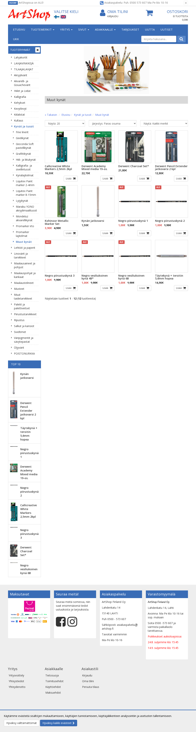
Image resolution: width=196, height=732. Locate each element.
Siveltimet (20, 332)
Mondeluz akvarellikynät (24, 218)
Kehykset (19, 102)
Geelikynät (22, 138)
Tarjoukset (130, 29)
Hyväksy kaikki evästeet (57, 723)
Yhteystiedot (16, 681)
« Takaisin (51, 115)
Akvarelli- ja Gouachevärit (22, 83)
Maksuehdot (53, 692)
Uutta (150, 29)
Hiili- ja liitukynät (26, 159)
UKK (16, 39)
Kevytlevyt (20, 108)
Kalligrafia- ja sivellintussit (24, 167)
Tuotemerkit (41, 29)
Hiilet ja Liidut (22, 91)
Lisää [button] (69, 178)
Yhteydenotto (17, 687)
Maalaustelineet (24, 283)
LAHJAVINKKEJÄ (24, 63)
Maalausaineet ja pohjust (24, 265)
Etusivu (19, 29)
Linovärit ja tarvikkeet (21, 255)
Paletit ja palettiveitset (22, 306)
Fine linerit (22, 132)
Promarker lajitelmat (22, 234)
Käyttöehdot (53, 687)
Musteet (19, 289)
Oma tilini (117, 11)
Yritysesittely (16, 675)
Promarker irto (25, 226)
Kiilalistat (19, 114)
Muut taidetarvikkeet (23, 296)
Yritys (65, 29)
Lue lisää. (178, 716)
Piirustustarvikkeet (25, 314)
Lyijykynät (22, 200)
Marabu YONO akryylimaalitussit (26, 208)
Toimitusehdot (54, 681)
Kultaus (18, 120)
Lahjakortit (20, 57)
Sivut (82, 29)
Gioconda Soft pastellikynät (25, 146)
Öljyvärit (19, 347)
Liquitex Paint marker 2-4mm (25, 183)
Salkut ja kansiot (24, 326)
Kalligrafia (20, 97)
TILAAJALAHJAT (23, 69)
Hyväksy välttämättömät (21, 723)
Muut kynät (24, 242)
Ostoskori (177, 11)
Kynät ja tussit (24, 126)
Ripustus (19, 320)
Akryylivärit (20, 75)
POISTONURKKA (24, 353)
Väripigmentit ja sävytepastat (23, 339)
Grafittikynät (23, 153)
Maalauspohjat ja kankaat (25, 275)
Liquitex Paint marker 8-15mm (26, 193)
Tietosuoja (52, 675)
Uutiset (166, 29)
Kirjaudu (112, 16)
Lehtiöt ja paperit (24, 247)
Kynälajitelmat (24, 175)
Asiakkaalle (104, 29)
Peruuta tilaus (90, 687)
